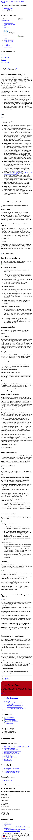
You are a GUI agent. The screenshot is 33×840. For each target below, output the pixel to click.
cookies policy (6, 838)
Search (2, 18)
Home (9, 68)
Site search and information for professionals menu (13, 1)
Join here (3, 693)
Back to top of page (7, 676)
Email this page (6, 679)
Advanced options (5, 20)
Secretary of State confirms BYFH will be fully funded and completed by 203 (18, 173)
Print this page (6, 678)
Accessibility (7, 9)
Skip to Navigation (8, 8)
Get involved (14, 68)
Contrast (3, 2)
